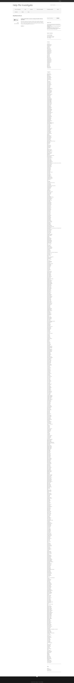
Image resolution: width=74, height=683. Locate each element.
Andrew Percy (49, 108)
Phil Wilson (48, 542)
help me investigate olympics (51, 321)
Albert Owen (48, 89)
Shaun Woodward (49, 592)
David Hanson (49, 209)
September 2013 (49, 52)
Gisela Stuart (49, 290)
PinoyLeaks (48, 547)
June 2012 (48, 64)
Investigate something (50, 9)
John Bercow (49, 375)
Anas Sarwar (49, 97)
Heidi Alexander (49, 318)
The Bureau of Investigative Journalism (52, 629)
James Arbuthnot (49, 349)
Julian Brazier (49, 400)
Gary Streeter (49, 273)
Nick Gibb (48, 501)
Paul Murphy (49, 531)
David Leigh (48, 214)
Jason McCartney (49, 356)
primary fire (48, 549)
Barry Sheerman (49, 137)
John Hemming (49, 380)
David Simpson (49, 220)
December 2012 (49, 59)
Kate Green (48, 411)
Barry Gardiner (49, 136)
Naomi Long (48, 492)
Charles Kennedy (49, 164)
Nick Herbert (48, 502)
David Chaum (49, 205)
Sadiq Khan (48, 580)
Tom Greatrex (49, 639)
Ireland (48, 340)
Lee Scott (48, 426)
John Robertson (49, 387)
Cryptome (48, 189)
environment (48, 250)
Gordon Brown (49, 295)
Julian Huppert (49, 401)
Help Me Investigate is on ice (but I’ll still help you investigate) (53, 26)
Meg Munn (48, 473)
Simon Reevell (49, 600)
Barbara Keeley (49, 135)
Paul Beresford (49, 524)
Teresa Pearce (49, 626)
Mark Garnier (49, 454)
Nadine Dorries (49, 491)
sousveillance (49, 602)
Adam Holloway (49, 77)
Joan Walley (48, 372)
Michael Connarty (49, 475)
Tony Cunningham (49, 642)
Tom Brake (48, 638)
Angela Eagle (49, 119)
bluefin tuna (48, 144)
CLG (47, 180)
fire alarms (48, 262)
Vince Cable (48, 650)
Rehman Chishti (49, 553)
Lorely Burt (48, 434)
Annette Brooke (49, 131)
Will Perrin (48, 655)
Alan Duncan (49, 83)
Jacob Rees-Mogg (49, 347)
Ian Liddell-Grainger (50, 333)
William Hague (49, 657)
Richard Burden (49, 556)
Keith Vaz (48, 414)
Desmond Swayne (49, 229)
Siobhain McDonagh (50, 601)
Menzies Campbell (49, 474)
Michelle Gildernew (49, 481)
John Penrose (49, 384)
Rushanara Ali (49, 579)
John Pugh (48, 385)
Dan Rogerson (49, 196)
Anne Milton (48, 130)
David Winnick (49, 223)
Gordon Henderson (49, 296)
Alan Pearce (48, 86)
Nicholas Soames (49, 498)
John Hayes (48, 379)
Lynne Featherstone (50, 439)
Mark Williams (49, 465)
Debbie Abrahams (49, 225)
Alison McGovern (49, 91)
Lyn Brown (48, 438)
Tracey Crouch (49, 644)
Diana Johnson (49, 230)
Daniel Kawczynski (49, 198)
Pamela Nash (49, 519)
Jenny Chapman (49, 358)
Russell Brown (49, 579)
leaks (48, 424)
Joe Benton (48, 374)
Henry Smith (48, 322)
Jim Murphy (48, 369)
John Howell (48, 381)
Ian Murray (48, 335)
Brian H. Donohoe (49, 152)
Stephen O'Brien (49, 614)
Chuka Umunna (49, 178)
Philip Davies (49, 543)
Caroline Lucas (49, 159)
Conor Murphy (49, 184)
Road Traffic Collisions (50, 561)
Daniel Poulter (49, 199)
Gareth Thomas (49, 272)
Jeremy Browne (49, 359)
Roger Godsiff (49, 571)
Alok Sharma (49, 95)
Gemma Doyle (49, 277)
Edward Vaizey (49, 242)
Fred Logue (48, 268)
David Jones (48, 212)
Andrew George (49, 100)
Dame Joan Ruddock (50, 191)
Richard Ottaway (49, 560)
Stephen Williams (49, 618)
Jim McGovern (49, 368)
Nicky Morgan (49, 505)
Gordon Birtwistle (49, 294)
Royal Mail (48, 576)
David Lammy (49, 212)
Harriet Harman (49, 313)
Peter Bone (48, 537)
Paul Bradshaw (17, 23)
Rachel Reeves (49, 551)
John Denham (49, 377)
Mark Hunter (48, 457)
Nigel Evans (48, 509)
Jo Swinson (48, 371)
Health (58, 9)
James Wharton (49, 354)
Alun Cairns (48, 96)
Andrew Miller (49, 106)
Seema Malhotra (49, 589)
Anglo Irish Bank (49, 122)
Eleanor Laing (49, 244)
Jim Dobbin (48, 365)
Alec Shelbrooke (49, 90)
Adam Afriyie (49, 76)
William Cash (49, 657)
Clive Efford (48, 181)
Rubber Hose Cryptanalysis (51, 577)
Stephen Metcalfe (49, 613)
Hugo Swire (48, 325)
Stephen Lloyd (49, 611)
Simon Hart (48, 598)
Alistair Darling (49, 94)
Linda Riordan (49, 429)
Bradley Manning (49, 149)
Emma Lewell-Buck (49, 247)
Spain (48, 603)
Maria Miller (48, 450)
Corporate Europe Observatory (51, 185)
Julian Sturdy (49, 403)
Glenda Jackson (49, 290)
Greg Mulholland (49, 308)
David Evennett (49, 207)
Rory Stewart (49, 573)
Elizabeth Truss (49, 246)
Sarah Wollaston (49, 586)
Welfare (18, 22)
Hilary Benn (48, 323)
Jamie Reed (48, 355)
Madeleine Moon (49, 439)
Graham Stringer (49, 301)
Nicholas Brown (49, 497)
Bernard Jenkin (49, 140)
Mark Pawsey (49, 460)
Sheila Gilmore (49, 593)
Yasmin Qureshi (49, 660)
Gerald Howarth (49, 287)
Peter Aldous (49, 536)
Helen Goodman (49, 318)
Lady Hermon (49, 422)
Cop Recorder (49, 184)
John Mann (48, 383)
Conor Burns (49, 183)
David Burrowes (49, 203)
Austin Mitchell (49, 132)
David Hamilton (49, 209)
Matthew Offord (49, 471)
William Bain (48, 656)
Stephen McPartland (50, 612)
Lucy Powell (48, 437)
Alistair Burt (48, 93)
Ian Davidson (49, 331)
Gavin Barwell (49, 274)
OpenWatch (48, 517)
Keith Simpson (49, 413)
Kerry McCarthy (49, 416)
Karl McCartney (49, 409)
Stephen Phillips (49, 615)
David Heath (48, 210)
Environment (49, 251)
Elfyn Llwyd (48, 245)
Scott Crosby (49, 588)
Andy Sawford (49, 117)
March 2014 (48, 48)
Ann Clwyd (48, 124)
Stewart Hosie (49, 623)
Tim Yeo (48, 635)
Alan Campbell (49, 82)
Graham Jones (49, 300)
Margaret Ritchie (49, 448)
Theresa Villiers (49, 631)
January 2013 (49, 58)
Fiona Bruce (48, 260)
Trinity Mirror (48, 645)
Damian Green (49, 193)
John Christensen (49, 376)
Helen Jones (49, 320)
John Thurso (48, 390)
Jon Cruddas (49, 393)
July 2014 (48, 46)
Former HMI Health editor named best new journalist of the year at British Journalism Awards (54, 28)
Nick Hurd (48, 503)
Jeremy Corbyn (49, 360)
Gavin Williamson (49, 276)
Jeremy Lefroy (49, 361)
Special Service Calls (50, 604)
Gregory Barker (49, 309)
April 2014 (48, 47)
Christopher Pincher (50, 178)
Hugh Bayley (49, 324)
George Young (49, 286)
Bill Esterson (48, 142)
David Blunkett (49, 203)
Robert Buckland (49, 563)
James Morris (49, 352)
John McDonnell (49, 383)
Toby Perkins (49, 636)
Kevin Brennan (49, 418)
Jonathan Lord (49, 398)
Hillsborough (49, 324)
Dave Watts (48, 200)
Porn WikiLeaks (49, 548)
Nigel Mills (48, 510)
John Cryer (48, 377)
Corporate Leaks (49, 186)
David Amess (49, 201)
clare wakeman (49, 37)
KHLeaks (48, 420)
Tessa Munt (48, 628)
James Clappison (49, 350)
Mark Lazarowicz (49, 458)
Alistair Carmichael (49, 94)
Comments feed (49, 669)
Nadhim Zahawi (49, 490)
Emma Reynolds (49, 248)
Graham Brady (49, 299)
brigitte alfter (48, 153)
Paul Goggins (49, 529)
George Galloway (49, 282)
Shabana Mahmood (50, 590)
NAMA (48, 492)
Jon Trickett (48, 394)
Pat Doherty (48, 520)
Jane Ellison (48, 355)
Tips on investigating (18, 9)
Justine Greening (49, 406)
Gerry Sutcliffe (49, 289)
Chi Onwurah (49, 168)
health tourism (49, 316)
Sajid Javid (48, 581)
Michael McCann (49, 479)
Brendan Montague (49, 150)
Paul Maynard (49, 530)
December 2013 (49, 50)
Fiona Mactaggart (49, 261)
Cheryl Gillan (49, 167)
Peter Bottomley (49, 538)
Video (25, 9)
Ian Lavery (48, 332)
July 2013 (48, 54)
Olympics (31, 9)
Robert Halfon (49, 565)
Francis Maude (49, 265)
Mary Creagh (49, 468)
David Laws (48, 213)
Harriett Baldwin (49, 314)
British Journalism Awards (50, 155)
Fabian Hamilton (49, 257)
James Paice (49, 353)
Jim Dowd (48, 366)
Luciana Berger (49, 436)
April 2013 (48, 56)
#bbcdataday (49, 73)
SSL (47, 604)
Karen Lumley (49, 408)
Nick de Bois (48, 500)
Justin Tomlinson (49, 405)
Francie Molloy (49, 264)
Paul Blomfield (49, 525)
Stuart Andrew (49, 625)
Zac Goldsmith (49, 662)
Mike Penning (49, 485)
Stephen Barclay (49, 606)
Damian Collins (49, 192)
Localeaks (48, 433)
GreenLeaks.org (49, 304)
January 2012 (49, 67)
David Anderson (49, 202)
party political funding (50, 520)
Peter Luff (48, 540)
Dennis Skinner (49, 227)
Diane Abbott (49, 231)
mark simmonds (49, 463)
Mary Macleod (49, 470)
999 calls (48, 75)
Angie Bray (48, 121)
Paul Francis (48, 528)
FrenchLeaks (49, 269)
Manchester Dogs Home (50, 442)
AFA (47, 80)
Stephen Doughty (49, 608)
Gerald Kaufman (49, 288)
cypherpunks (49, 190)
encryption (48, 249)
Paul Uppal (48, 532)
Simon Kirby (48, 599)
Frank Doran (48, 266)
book (47, 148)
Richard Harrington (49, 559)
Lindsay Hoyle (49, 430)
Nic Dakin (48, 496)
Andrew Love (49, 105)
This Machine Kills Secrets (50, 632)
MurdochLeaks (49, 489)
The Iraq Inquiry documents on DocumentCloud (53, 24)
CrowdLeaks (49, 188)
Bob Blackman (49, 146)
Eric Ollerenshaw (49, 253)
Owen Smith (48, 518)
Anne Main (48, 127)
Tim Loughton (49, 634)
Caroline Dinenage (49, 157)
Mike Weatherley (49, 486)
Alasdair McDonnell (49, 88)
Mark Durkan (49, 451)
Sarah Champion (49, 584)
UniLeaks (48, 647)
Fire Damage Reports (50, 263)
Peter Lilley (48, 539)
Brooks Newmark (49, 156)
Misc (47, 489)
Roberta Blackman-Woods (50, 569)
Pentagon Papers (49, 535)
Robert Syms (49, 567)
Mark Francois (49, 453)
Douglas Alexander (49, 234)
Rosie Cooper (49, 574)
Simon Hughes (49, 598)
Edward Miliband (49, 240)
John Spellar (49, 388)
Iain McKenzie (49, 328)
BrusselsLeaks (49, 156)
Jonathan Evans (49, 397)
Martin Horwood (49, 467)
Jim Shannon (49, 370)
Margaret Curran (49, 446)
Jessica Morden (49, 364)
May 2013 (48, 55)
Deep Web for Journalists (50, 226)
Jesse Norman (49, 362)
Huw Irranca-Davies (50, 326)
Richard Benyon (49, 555)
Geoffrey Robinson (49, 280)
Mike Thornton (49, 486)
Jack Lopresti (49, 344)
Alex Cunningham (49, 91)
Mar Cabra (48, 444)
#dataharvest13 (49, 74)
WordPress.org (49, 670)
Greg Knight (48, 307)
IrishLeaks (48, 341)
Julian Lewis (48, 402)
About (51, 34)
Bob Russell (48, 147)
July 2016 (48, 43)
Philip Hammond (49, 545)
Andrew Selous (49, 110)
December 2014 (49, 44)
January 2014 (49, 49)
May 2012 (48, 64)
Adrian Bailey (49, 78)
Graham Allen (49, 298)
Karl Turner (48, 410)
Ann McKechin (49, 125)
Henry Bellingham (49, 321)
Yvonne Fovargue (49, 661)
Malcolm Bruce (49, 440)
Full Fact (48, 270)
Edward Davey (49, 237)
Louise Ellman (49, 436)
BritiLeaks (48, 154)
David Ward (48, 222)
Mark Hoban (48, 456)
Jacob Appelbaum (49, 346)
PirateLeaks (48, 548)
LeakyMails (48, 425)
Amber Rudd (49, 97)
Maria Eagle (48, 449)
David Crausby (49, 206)
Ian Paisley (48, 336)
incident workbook (49, 338)
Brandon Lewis (49, 150)
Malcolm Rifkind (49, 441)
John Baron (48, 374)
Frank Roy (48, 268)
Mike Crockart (49, 482)
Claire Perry (48, 179)
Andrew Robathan (49, 109)
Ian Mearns (48, 334)
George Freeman (49, 281)
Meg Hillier (48, 472)
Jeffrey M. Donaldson (50, 357)
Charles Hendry (49, 163)
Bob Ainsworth (49, 145)
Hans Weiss (48, 312)
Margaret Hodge (49, 447)
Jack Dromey (49, 343)
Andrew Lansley (49, 104)
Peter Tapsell (49, 541)
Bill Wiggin (48, 143)
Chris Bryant (48, 170)
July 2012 (48, 63)
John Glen (48, 378)
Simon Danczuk (49, 597)
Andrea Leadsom (49, 98)
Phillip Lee (48, 546)
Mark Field (48, 452)
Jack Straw (48, 345)
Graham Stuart (49, 302)
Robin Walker (49, 570)
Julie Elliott (48, 404)
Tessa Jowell (49, 627)
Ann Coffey (48, 125)
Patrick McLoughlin (49, 523)
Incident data (49, 337)
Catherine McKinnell (50, 161)
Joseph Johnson (49, 399)
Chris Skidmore (49, 175)
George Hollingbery (49, 283)
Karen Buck (48, 408)
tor (47, 643)
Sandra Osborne (49, 583)
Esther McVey (49, 255)
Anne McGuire (49, 128)
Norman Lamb (49, 511)
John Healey (49, 380)
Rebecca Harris (49, 552)
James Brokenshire (49, 349)
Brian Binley (48, 151)
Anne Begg (48, 126)
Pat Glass (48, 521)
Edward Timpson (49, 241)
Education (48, 237)
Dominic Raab (49, 232)
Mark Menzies (49, 459)
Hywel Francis (49, 327)
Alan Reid (48, 87)
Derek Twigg (48, 228)
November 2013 (49, 51)
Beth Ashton (48, 141)
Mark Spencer (49, 464)
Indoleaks (48, 339)
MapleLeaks (48, 443)
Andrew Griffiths (49, 101)
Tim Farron (48, 633)
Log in (48, 668)
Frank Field (48, 267)
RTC (47, 576)
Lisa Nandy (48, 431)
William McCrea (49, 658)
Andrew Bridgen (49, 100)
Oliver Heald (48, 514)
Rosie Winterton (49, 575)
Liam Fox (48, 427)
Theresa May (49, 630)
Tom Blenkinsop (49, 637)
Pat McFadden (49, 522)
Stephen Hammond (49, 610)
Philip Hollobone (49, 545)
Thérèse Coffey (49, 632)
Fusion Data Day (49, 271)
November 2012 (49, 60)
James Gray (48, 352)
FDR (47, 259)
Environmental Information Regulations (52, 252)
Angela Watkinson (49, 120)
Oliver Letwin (49, 515)
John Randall (49, 386)
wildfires (48, 654)
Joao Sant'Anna (49, 373)
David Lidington (49, 215)
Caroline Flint (49, 158)
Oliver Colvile (49, 514)
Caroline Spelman (49, 160)
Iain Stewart (48, 329)
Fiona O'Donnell (49, 262)
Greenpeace (48, 305)
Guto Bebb (48, 311)
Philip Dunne (49, 544)
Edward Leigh (49, 239)
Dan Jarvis (48, 195)
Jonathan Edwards (49, 396)
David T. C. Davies (49, 221)
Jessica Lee (48, 363)
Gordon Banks (49, 293)
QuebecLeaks (49, 551)
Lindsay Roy (48, 430)
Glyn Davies (48, 293)
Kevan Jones (49, 417)
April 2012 (48, 65)
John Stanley (49, 389)
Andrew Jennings (49, 103)
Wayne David (49, 652)
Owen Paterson (49, 517)
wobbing (48, 659)
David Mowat (49, 216)
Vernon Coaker (49, 648)
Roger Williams (49, 572)
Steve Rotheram (49, 622)
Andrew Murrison (49, 107)
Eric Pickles (48, 254)
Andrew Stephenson (50, 112)
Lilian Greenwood (49, 428)
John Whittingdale (49, 391)
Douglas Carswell (49, 234)
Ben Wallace (49, 139)
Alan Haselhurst (49, 84)
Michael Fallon (49, 478)
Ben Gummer (49, 138)
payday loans (49, 533)
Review (48, 554)
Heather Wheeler (49, 317)
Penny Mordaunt (49, 534)
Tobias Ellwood (49, 635)
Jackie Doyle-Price (49, 346)
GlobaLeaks (48, 291)
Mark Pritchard (49, 461)
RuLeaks (48, 578)
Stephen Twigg (49, 617)
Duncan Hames (49, 235)
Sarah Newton (49, 585)
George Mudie (49, 284)
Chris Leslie (48, 173)
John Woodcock (49, 392)
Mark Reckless (49, 462)
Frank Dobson (49, 265)
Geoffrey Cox (49, 279)
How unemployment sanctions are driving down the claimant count (54, 25)
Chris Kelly (48, 172)
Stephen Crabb (49, 607)
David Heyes (49, 211)
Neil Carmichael (49, 494)
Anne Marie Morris (49, 128)
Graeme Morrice (49, 297)
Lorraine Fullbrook (49, 435)
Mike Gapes (48, 483)
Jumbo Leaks (49, 405)
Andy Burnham (49, 115)
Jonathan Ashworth (49, 395)
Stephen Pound (49, 616)
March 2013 (48, 57)
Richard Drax (49, 557)
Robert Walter (49, 568)
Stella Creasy (49, 605)
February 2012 (49, 67)
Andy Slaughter (49, 118)
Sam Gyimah (49, 582)
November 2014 (49, 45)
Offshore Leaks (49, 513)
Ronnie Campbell (49, 573)
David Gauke (49, 208)
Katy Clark (48, 412)
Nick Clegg (48, 499)
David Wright (49, 224)
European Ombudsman (50, 256)
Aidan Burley (49, 81)
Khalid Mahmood (49, 419)
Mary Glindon (49, 469)
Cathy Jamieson (49, 162)
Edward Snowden (49, 240)
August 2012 (49, 62)
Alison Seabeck (49, 92)
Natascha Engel (49, 493)
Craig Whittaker (49, 187)
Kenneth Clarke (49, 415)
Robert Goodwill (49, 564)
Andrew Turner (49, 113)
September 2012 (49, 61)
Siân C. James (49, 595)
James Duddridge (49, 351)
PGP (47, 542)
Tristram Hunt (49, 646)
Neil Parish (48, 495)
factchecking (48, 258)
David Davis (48, 206)
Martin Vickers (49, 467)
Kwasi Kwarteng (49, 421)
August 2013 (49, 53)
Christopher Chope (49, 177)
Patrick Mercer (49, 523)
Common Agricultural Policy (51, 182)
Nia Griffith (48, 495)
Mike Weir (48, 487)
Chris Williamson (49, 176)
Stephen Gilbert (49, 609)
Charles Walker (49, 165)
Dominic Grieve (49, 231)
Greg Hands (48, 306)
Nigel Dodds (48, 508)
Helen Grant (48, 319)
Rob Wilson (48, 562)
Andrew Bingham (49, 99)
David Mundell (49, 217)
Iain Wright (48, 330)
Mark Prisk (48, 461)
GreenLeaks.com (49, 303)
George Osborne (49, 285)
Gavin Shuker (49, 275)
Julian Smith (48, 402)
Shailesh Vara (49, 591)
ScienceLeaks (49, 587)
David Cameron (49, 204)
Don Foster (48, 233)
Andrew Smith (49, 111)
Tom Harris (48, 640)
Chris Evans (48, 171)
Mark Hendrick (49, 455)
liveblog (48, 432)
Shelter (48, 594)
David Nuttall (49, 218)
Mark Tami (48, 464)
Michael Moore (49, 480)
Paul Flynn (48, 527)
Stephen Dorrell (49, 607)
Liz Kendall (48, 433)
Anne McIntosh (49, 129)
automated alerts (49, 133)
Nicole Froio (48, 507)
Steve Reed (48, 621)
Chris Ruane (49, 174)
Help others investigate (40, 9)
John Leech (48, 382)
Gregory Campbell (49, 310)
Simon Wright (49, 601)
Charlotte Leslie (49, 166)
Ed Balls (48, 236)
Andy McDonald (49, 116)
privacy (48, 550)
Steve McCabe (49, 620)
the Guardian (49, 629)
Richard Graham (49, 558)
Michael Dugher (49, 476)
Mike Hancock (49, 484)
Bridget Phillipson (49, 153)
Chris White (48, 175)
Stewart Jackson (49, 624)
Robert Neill (48, 566)
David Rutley (49, 219)
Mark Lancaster (49, 458)
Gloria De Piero (49, 292)
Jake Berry (48, 348)
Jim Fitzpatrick (49, 367)
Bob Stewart (48, 147)
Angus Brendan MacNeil (50, 122)
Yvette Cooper (49, 660)
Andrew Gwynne (49, 102)
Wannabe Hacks (49, 651)
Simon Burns (49, 596)
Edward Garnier (49, 238)
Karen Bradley (49, 407)
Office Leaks (48, 512)
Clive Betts (48, 181)
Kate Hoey (48, 411)
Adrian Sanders (49, 79)
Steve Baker (48, 619)
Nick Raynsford (49, 504)
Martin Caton (49, 466)
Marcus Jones (49, 445)
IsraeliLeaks (48, 342)
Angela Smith (49, 119)
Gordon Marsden (49, 296)
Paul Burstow (49, 526)
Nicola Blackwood (49, 506)
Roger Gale (48, 570)
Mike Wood (48, 488)
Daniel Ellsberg (49, 197)
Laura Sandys (49, 423)
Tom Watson (48, 641)
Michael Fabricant (49, 477)
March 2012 (48, 66)
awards (48, 134)
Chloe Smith (48, 169)
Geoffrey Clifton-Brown (50, 278)
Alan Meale (48, 85)
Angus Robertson (49, 123)
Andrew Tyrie (49, 114)
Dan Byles (48, 194)
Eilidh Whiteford (49, 243)
